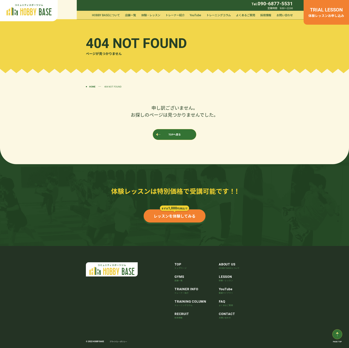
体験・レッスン (150, 15)
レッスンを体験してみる (174, 216)
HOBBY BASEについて (106, 15)
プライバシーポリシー (118, 341)
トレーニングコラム (218, 15)
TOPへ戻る (174, 134)
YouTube (195, 15)
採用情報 (265, 15)
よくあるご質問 (245, 15)
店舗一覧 (130, 15)
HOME (92, 86)
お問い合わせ (284, 15)
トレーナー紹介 (175, 15)
